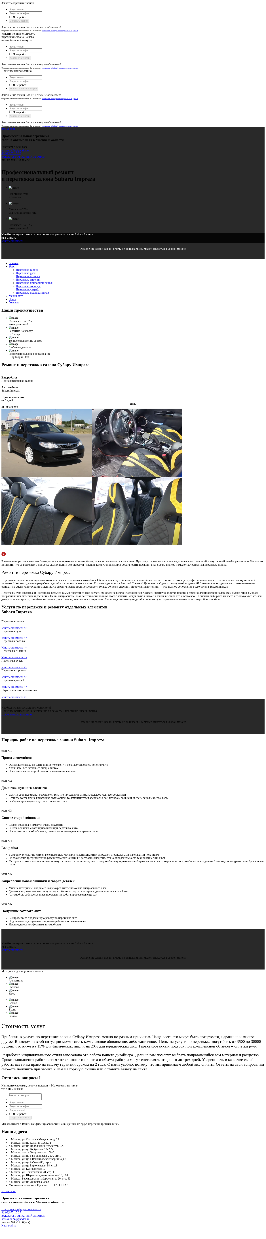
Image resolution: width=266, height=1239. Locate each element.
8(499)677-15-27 (11, 153)
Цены (12, 299)
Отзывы (14, 302)
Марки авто (16, 295)
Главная (13, 263)
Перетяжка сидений (28, 279)
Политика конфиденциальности (21, 1209)
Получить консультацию (23, 88)
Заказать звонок (19, 20)
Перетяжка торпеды (28, 286)
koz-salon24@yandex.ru (15, 150)
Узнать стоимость (19, 58)
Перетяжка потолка (28, 276)
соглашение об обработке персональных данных (60, 31)
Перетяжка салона (27, 269)
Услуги (13, 266)
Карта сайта (8, 1225)
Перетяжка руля (25, 273)
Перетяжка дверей (27, 289)
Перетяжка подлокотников (32, 292)
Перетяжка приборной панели (34, 282)
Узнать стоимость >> (14, 627)
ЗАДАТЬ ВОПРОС (20, 1117)
